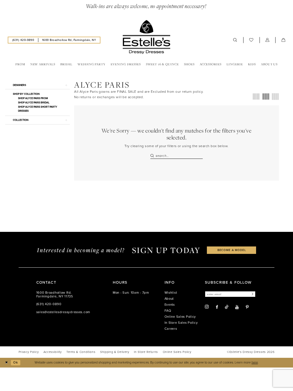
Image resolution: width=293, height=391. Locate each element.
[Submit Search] (152, 156)
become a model (231, 250)
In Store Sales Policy (181, 322)
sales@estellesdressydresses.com (63, 312)
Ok (15, 362)
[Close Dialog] (6, 362)
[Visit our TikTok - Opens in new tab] (226, 307)
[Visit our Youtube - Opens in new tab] (237, 307)
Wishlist (171, 292)
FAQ (168, 310)
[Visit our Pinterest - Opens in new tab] (247, 307)
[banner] (146, 37)
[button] (268, 40)
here (255, 362)
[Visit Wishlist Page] (251, 40)
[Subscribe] (252, 294)
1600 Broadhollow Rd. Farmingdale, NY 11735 (54, 294)
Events (170, 304)
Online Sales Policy (180, 316)
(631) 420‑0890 (49, 304)
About (169, 298)
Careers (171, 328)
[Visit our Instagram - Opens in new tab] (207, 307)
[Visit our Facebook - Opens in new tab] (217, 307)
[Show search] (235, 40)
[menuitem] (23, 40)
